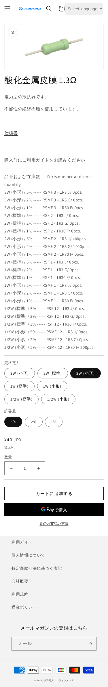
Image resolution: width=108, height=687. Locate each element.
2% (34, 421)
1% (53, 421)
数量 (8, 457)
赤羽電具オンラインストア (59, 680)
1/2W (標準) (21, 399)
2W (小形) (85, 373)
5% (13, 421)
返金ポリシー (24, 607)
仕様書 (11, 133)
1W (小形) (52, 386)
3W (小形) (19, 373)
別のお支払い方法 (54, 523)
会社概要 (20, 581)
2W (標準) (52, 373)
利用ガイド (22, 542)
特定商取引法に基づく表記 (37, 568)
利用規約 (20, 594)
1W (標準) (19, 386)
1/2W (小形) (58, 399)
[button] (7, 8)
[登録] (90, 644)
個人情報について (28, 555)
